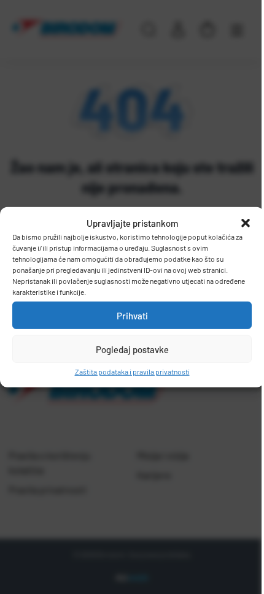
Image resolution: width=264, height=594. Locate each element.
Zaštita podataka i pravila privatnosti (132, 371)
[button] (245, 223)
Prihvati (132, 315)
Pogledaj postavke (132, 348)
